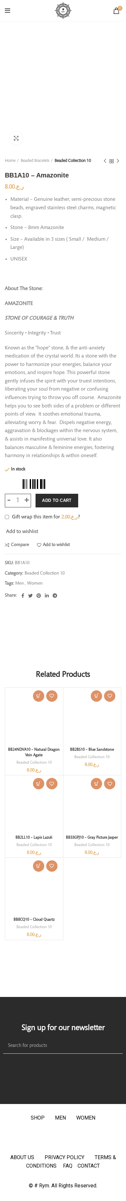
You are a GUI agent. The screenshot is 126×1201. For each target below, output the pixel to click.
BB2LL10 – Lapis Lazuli (34, 838)
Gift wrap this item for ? (45, 517)
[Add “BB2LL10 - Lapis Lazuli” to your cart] (38, 783)
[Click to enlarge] (16, 138)
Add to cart (56, 500)
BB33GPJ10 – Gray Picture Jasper (92, 838)
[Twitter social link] (30, 595)
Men (19, 583)
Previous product (105, 161)
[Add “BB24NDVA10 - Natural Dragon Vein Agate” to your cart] (38, 696)
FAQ (70, 1166)
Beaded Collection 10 (73, 161)
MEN (60, 1118)
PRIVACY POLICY (64, 1157)
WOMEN (85, 1118)
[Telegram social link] (55, 595)
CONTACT (89, 1166)
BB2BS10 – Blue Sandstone (92, 750)
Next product (118, 161)
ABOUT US (22, 1157)
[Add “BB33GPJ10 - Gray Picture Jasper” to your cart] (96, 783)
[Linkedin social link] (47, 595)
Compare (20, 545)
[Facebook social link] (22, 595)
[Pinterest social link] (39, 595)
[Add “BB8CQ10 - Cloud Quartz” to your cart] (38, 866)
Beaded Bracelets (35, 161)
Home (10, 161)
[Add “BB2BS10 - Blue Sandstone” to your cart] (96, 696)
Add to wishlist (56, 545)
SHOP (38, 1118)
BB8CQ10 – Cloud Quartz (34, 920)
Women (35, 583)
